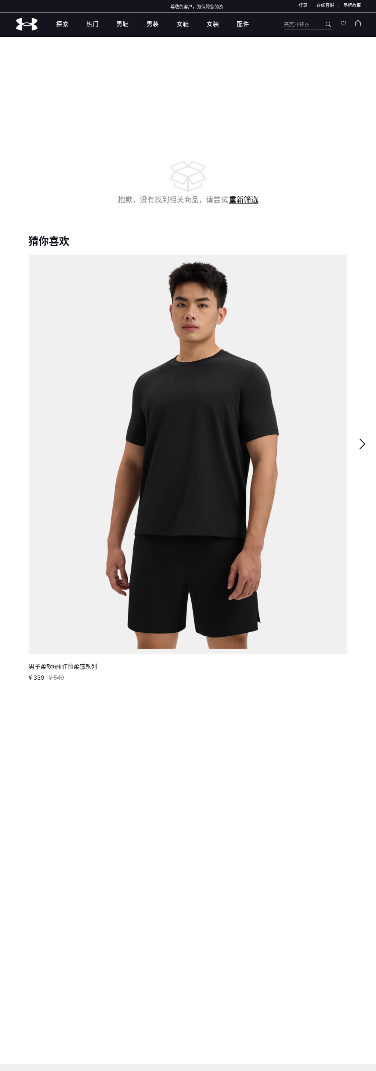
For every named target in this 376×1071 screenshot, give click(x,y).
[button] (303, 5)
